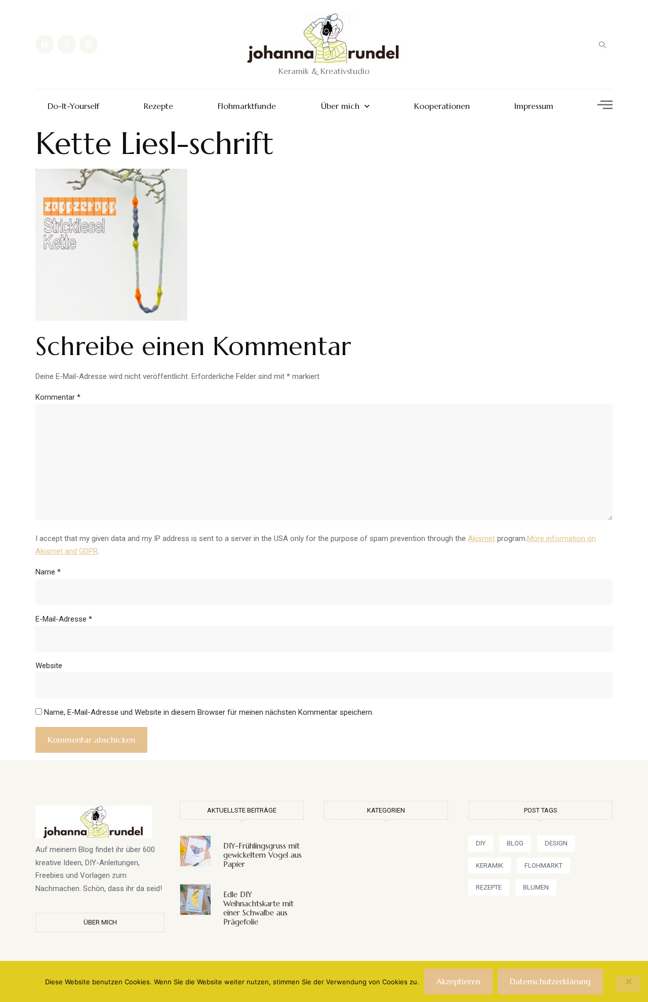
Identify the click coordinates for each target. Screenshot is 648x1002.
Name (48, 571)
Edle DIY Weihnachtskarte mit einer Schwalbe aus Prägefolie (258, 908)
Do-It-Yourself (73, 106)
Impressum (533, 106)
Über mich (340, 106)
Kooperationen (442, 106)
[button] (602, 44)
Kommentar (57, 397)
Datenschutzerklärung (550, 981)
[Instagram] (66, 44)
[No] (628, 984)
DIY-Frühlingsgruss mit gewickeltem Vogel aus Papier (262, 855)
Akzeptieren (458, 981)
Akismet (481, 538)
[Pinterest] (88, 44)
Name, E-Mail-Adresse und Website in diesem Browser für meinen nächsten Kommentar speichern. (209, 712)
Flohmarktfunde (247, 106)
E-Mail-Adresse (63, 619)
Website (48, 665)
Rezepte (158, 106)
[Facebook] (44, 44)
